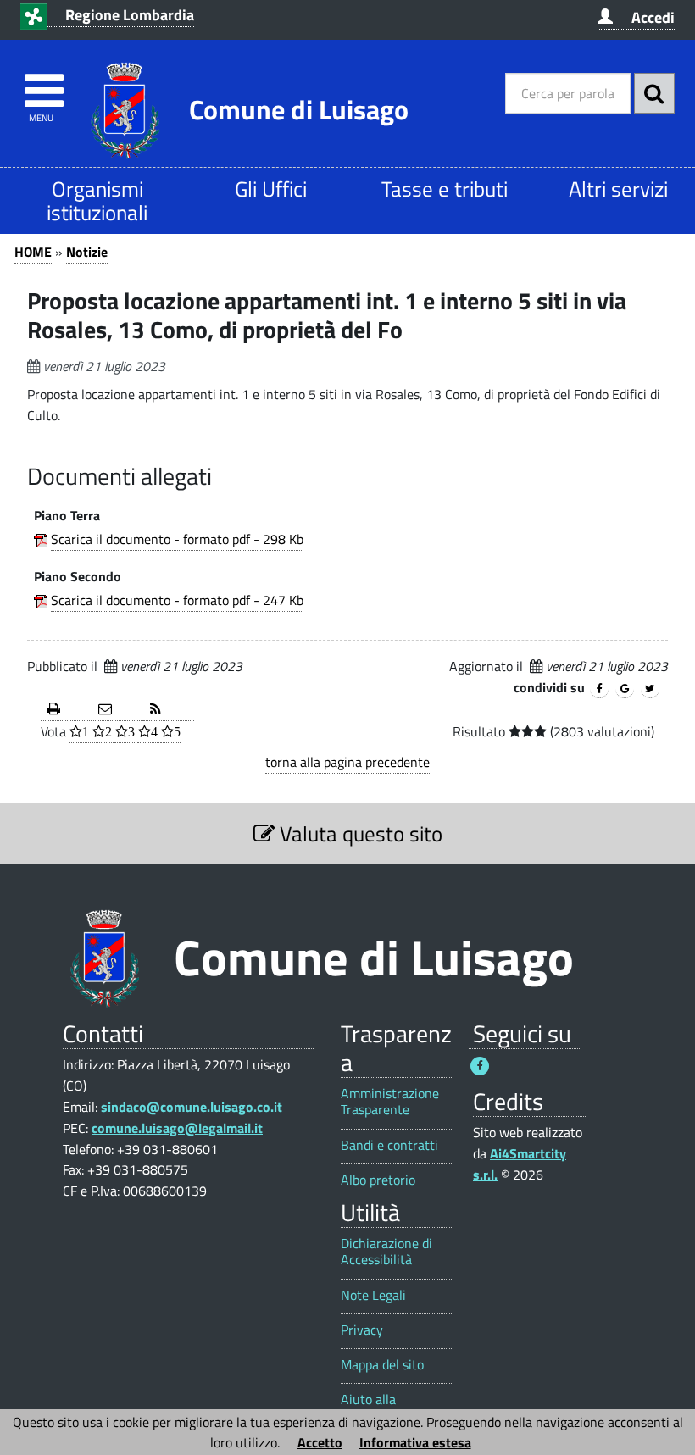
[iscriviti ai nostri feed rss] (168, 709)
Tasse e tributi (444, 188)
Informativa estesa (415, 1442)
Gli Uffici (271, 188)
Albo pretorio (378, 1180)
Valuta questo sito (358, 833)
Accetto (319, 1442)
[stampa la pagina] (66, 709)
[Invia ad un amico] (117, 709)
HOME (33, 252)
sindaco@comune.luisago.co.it (191, 1107)
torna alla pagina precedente (347, 762)
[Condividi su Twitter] (650, 689)
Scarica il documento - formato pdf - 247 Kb (177, 600)
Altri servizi (618, 188)
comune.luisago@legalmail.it (177, 1128)
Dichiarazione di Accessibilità (386, 1252)
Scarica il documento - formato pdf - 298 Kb (177, 539)
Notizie (87, 252)
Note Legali (373, 1295)
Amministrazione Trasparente (390, 1102)
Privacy (362, 1330)
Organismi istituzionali (97, 200)
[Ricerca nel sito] (654, 93)
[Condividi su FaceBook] (599, 689)
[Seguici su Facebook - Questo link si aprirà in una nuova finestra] (479, 1066)
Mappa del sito (382, 1365)
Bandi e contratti (389, 1145)
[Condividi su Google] (624, 689)
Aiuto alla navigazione (375, 1407)
